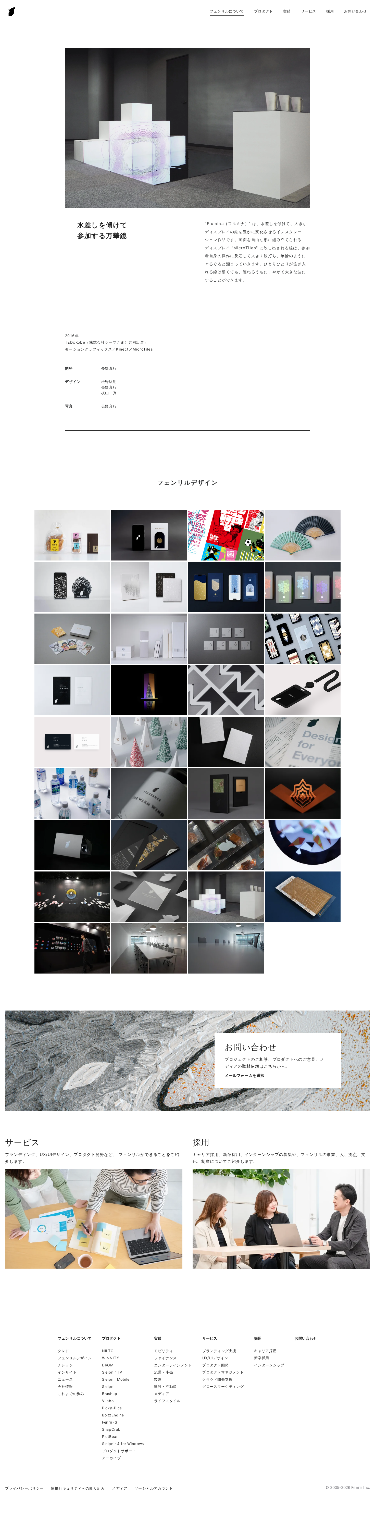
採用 (330, 11)
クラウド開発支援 (217, 1379)
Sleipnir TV (112, 1372)
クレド (63, 1351)
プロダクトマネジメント (223, 1372)
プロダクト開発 (215, 1365)
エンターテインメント (173, 1365)
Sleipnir (109, 1386)
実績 (287, 11)
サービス (308, 11)
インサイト (67, 1372)
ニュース (65, 1379)
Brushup (109, 1393)
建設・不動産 (165, 1386)
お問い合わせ (355, 11)
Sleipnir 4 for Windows (123, 1443)
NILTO (108, 1351)
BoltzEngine (113, 1415)
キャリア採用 (265, 1351)
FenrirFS (109, 1422)
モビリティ (163, 1351)
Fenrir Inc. (11, 11)
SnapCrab (111, 1429)
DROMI (108, 1365)
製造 (158, 1379)
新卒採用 (261, 1358)
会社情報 (65, 1386)
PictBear (110, 1436)
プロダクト (263, 11)
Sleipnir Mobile (116, 1379)
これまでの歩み (71, 1393)
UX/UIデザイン (215, 1358)
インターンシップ (269, 1365)
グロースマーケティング (223, 1386)
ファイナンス (165, 1358)
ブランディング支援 (219, 1351)
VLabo (108, 1401)
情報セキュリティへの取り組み (78, 1488)
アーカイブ (111, 1458)
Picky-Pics (112, 1408)
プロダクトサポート (119, 1451)
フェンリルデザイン (75, 1358)
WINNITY (110, 1358)
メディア (161, 1393)
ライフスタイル (167, 1401)
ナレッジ (65, 1365)
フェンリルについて (227, 11)
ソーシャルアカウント (153, 1488)
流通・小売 (163, 1372)
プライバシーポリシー (24, 1488)
